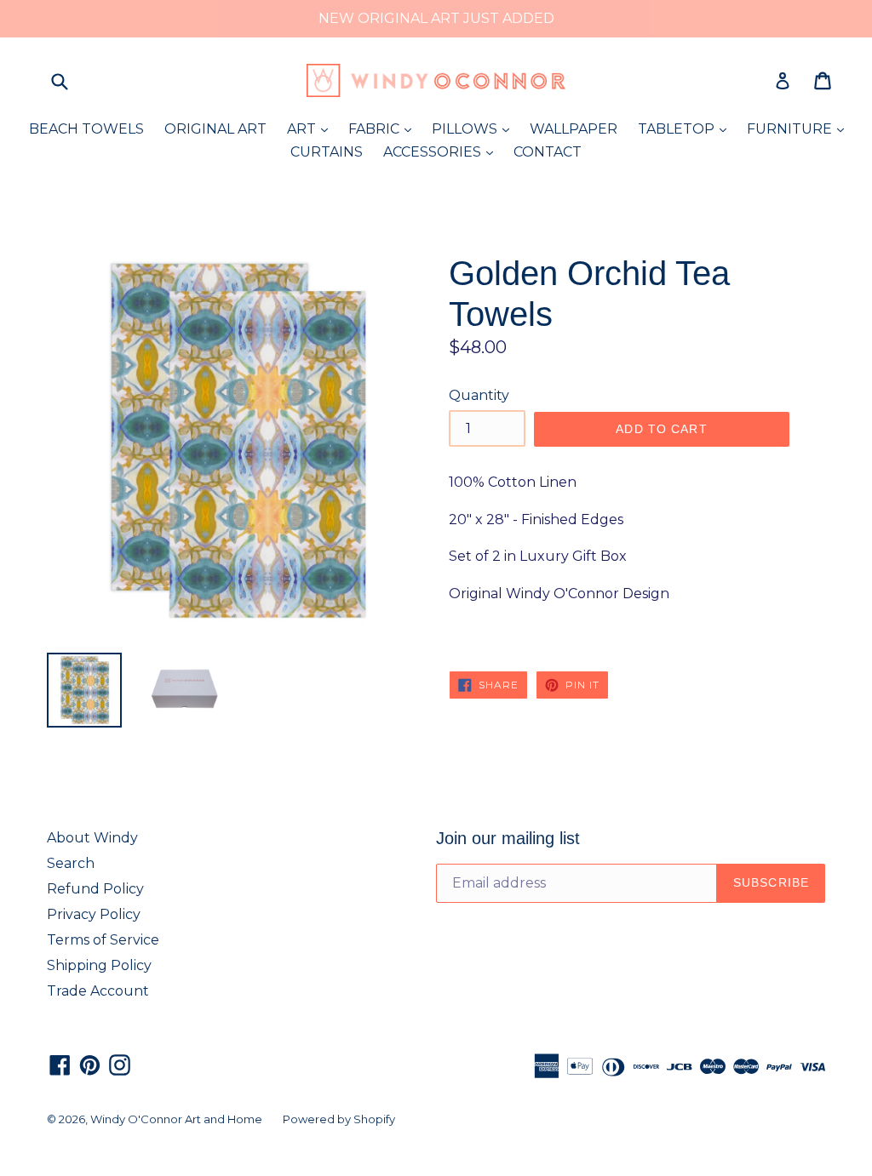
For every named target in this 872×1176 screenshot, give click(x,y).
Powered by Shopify (339, 1119)
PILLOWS (475, 128)
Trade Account (98, 991)
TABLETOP (686, 128)
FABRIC (384, 128)
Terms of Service (103, 940)
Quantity (479, 395)
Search (71, 863)
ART (311, 128)
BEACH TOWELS (86, 129)
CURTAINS (326, 152)
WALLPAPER (573, 129)
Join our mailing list (508, 838)
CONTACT (547, 152)
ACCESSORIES (442, 151)
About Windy (92, 838)
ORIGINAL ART (215, 129)
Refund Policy (95, 889)
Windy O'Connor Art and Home (176, 1119)
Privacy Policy (94, 914)
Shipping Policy (99, 965)
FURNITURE (799, 128)
